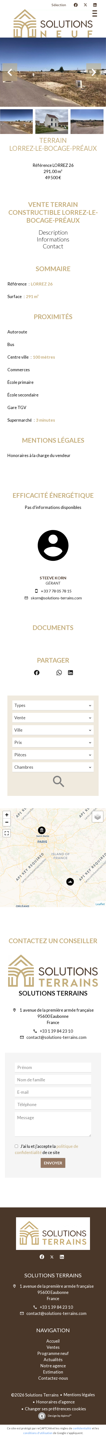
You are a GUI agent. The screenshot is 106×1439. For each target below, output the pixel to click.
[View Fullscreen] (6, 833)
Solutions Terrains (53, 993)
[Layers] (97, 816)
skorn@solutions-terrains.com (56, 597)
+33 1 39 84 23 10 (56, 1031)
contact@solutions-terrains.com (56, 1037)
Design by (59, 1415)
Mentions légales (79, 1394)
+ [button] (6, 815)
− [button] (6, 822)
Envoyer (53, 1162)
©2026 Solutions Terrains (35, 1394)
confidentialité (82, 1428)
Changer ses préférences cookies (55, 1408)
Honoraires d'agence (55, 1401)
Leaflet (100, 904)
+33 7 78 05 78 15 (56, 591)
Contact (53, 246)
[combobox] (53, 705)
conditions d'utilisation (38, 1433)
